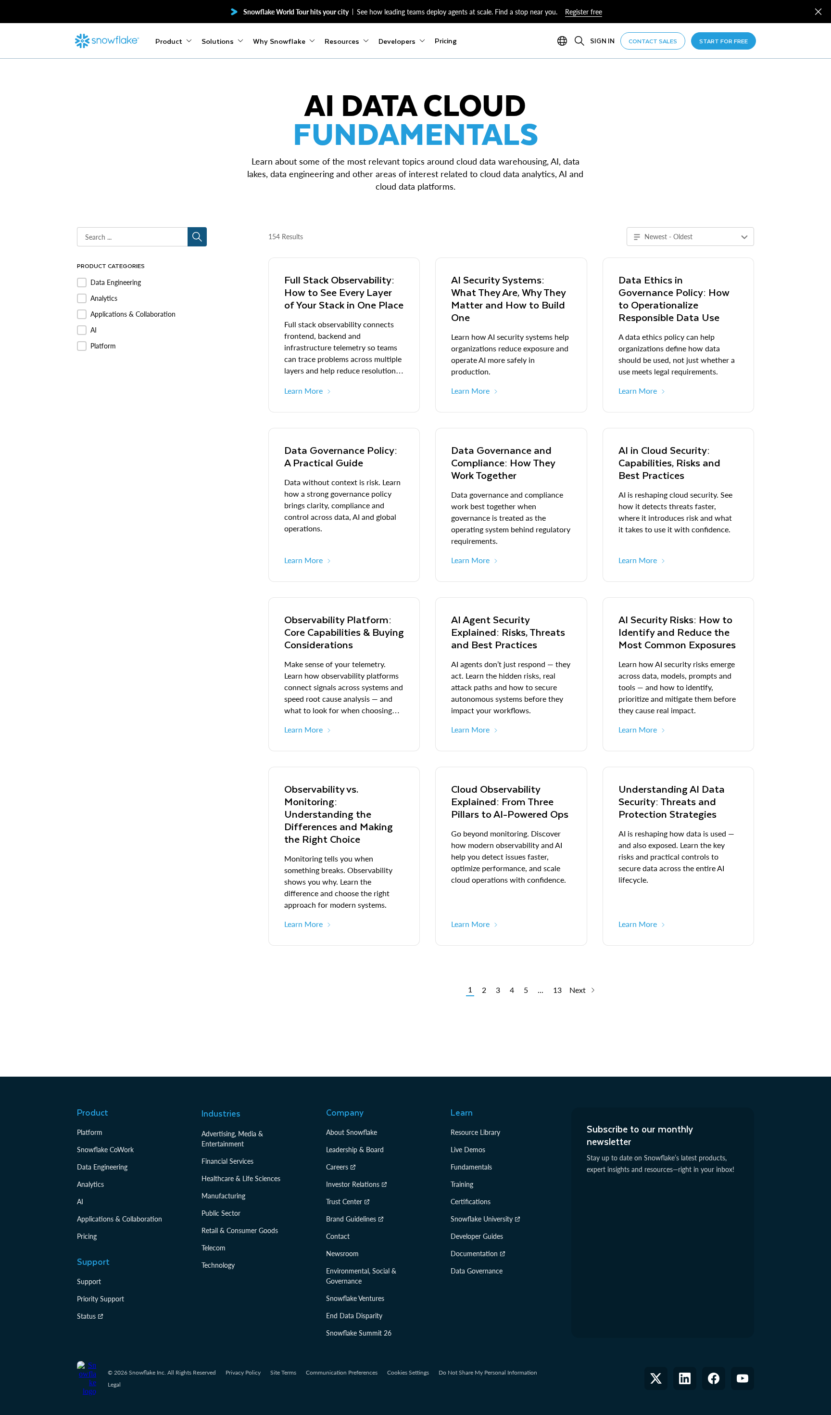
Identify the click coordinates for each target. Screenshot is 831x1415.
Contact (338, 1236)
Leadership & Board (355, 1149)
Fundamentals (471, 1167)
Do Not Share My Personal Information (488, 1372)
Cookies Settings (408, 1372)
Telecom (213, 1248)
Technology (218, 1265)
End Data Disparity (354, 1316)
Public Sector (220, 1213)
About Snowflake (351, 1132)
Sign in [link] (602, 40)
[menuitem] (173, 41)
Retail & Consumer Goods (239, 1230)
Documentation (474, 1253)
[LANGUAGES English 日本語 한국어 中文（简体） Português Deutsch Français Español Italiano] (564, 41)
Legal (114, 1384)
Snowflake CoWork (105, 1149)
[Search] (579, 41)
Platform (89, 1132)
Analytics (90, 1184)
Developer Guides (477, 1236)
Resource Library (475, 1132)
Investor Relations (352, 1184)
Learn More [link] (303, 390)
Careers (337, 1167)
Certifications (471, 1201)
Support (89, 1281)
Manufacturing (223, 1196)
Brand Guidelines (351, 1219)
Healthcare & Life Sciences (240, 1178)
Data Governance (477, 1271)
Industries (220, 1113)
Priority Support (100, 1299)
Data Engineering (102, 1167)
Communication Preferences (342, 1372)
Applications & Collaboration (119, 1219)
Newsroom (342, 1253)
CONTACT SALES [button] (653, 41)
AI (80, 1201)
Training (462, 1184)
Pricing (87, 1236)
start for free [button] (723, 41)
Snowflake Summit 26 (358, 1333)
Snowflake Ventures (355, 1298)
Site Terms (283, 1372)
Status (86, 1316)
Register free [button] (583, 12)
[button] (818, 12)
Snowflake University (482, 1219)
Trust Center (344, 1201)
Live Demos (468, 1149)
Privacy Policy (243, 1372)
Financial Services (227, 1161)
